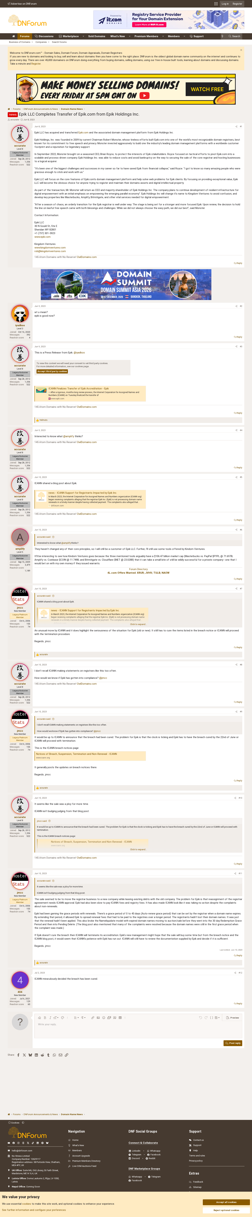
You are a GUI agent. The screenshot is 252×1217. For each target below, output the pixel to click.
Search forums (59, 42)
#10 (240, 798)
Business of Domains (19, 42)
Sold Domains (96, 36)
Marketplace (71, 36)
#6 (241, 530)
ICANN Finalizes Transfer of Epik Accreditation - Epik (79, 388)
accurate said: (44, 537)
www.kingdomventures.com (50, 247)
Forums (24, 36)
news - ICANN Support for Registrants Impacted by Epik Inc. (83, 492)
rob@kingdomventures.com (50, 251)
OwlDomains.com (87, 257)
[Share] (236, 127)
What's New (117, 36)
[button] (216, 4)
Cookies (15, 1122)
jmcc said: (42, 821)
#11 (240, 873)
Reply (239, 263)
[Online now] (21, 320)
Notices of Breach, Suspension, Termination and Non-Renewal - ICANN (76, 754)
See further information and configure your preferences (34, 1210)
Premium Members (146, 36)
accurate (14, 119)
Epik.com (83, 132)
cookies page (82, 366)
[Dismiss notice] (240, 50)
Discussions (46, 36)
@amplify (68, 436)
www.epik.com (42, 236)
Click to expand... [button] (138, 624)
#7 (241, 589)
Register (36, 63)
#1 (241, 126)
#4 (241, 430)
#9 (241, 711)
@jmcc (103, 677)
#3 (241, 346)
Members (174, 36)
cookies (26, 1203)
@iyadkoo (79, 352)
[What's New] (223, 36)
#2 (241, 306)
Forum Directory (138, 569)
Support (199, 36)
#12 (240, 973)
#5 (241, 477)
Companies (41, 42)
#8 (241, 665)
